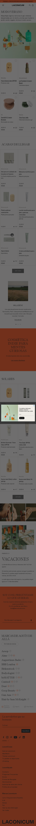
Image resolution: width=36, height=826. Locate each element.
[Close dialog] (33, 405)
